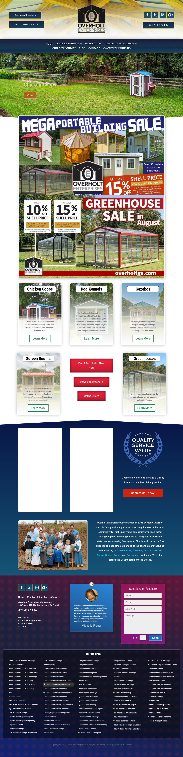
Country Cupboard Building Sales (57, 713)
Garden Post (49, 733)
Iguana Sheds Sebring (87, 705)
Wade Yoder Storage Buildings (160, 705)
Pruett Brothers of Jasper (126, 705)
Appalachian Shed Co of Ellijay (21, 681)
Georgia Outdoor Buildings (89, 661)
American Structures (17, 665)
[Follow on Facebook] (147, 14)
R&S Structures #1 (121, 717)
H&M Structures (85, 685)
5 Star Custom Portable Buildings (22, 661)
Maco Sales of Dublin (87, 729)
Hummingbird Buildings (88, 693)
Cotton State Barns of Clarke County (58, 680)
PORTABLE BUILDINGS (67, 44)
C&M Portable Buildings (18, 713)
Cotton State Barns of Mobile (55, 689)
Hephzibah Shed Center (88, 689)
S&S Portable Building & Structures (127, 729)
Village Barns (154, 701)
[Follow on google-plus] (170, 14)
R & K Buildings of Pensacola (125, 713)
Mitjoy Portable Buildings (123, 681)
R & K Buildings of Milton (125, 709)
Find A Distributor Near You (91, 365)
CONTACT (94, 48)
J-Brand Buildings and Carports (91, 709)
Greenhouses (124, 550)
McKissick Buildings (124, 669)
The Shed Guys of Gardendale (160, 689)
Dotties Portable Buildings (54, 729)
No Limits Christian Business (125, 689)
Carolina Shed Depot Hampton (21, 717)
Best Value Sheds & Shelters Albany (23, 705)
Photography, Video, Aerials (120, 744)
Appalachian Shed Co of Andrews (22, 669)
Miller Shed (118, 677)
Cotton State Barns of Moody (55, 697)
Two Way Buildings (156, 697)
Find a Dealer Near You (26, 24)
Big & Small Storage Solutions (20, 709)
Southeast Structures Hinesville (161, 677)
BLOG (82, 48)
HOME (49, 44)
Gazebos (138, 550)
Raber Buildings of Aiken (125, 721)
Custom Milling (50, 717)
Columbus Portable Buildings (55, 668)
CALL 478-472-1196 (158, 24)
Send (155, 638)
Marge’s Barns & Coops (123, 661)
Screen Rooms (113, 555)
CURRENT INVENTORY (64, 48)
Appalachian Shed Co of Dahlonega (23, 677)
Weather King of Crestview (159, 709)
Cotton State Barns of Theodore (56, 709)
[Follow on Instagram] (163, 14)
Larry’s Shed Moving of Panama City (93, 725)
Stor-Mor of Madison (157, 681)
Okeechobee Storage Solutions (126, 697)
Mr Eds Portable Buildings (124, 685)
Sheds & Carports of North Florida (164, 665)
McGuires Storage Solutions (125, 665)
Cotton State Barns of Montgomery (59, 693)
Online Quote (91, 395)
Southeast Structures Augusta (161, 673)
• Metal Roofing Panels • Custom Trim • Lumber (29, 623)
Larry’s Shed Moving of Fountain (91, 721)
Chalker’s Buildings (16, 729)
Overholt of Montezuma (123, 701)
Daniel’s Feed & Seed (52, 721)
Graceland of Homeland (88, 669)
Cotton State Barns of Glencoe (58, 685)
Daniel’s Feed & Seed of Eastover (57, 725)
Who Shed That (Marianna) (161, 717)
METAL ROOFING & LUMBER (119, 44)
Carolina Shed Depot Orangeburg (22, 721)
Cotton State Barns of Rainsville (56, 701)
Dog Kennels (133, 555)
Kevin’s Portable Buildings (89, 717)
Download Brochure (25, 15)
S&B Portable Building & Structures (127, 725)
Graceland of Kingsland (88, 673)
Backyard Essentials (17, 701)
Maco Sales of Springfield (91, 733)
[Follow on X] (155, 14)
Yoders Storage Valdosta (158, 721)
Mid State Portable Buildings (125, 673)
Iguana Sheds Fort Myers (88, 697)
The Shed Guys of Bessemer (160, 685)
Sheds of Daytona (156, 669)
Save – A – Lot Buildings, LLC (162, 661)
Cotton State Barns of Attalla (55, 672)
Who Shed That (155, 713)
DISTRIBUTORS (93, 44)
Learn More (40, 338)
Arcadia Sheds (15, 697)
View (30, 92)
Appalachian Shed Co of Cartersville (23, 673)
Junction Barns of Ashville (89, 713)
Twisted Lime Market (157, 693)
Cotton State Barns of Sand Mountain (58, 705)
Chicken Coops (40, 81)
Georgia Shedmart (86, 665)
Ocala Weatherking (123, 693)
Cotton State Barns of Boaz (54, 676)
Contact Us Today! (143, 493)
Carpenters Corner (16, 725)
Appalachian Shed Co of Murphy (21, 685)
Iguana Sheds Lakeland (88, 701)
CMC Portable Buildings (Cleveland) (23, 733)
